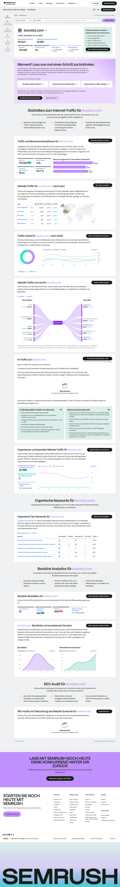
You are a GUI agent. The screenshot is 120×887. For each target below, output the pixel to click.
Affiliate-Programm (59, 820)
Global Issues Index (90, 815)
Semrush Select (89, 812)
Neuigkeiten (88, 804)
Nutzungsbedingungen (78, 838)
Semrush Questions (91, 802)
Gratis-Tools (73, 820)
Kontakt (87, 821)
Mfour (71, 812)
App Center (73, 815)
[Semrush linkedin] (3, 835)
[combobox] (73, 20)
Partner (87, 809)
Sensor (72, 822)
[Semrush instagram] (5, 835)
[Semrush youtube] (9, 835)
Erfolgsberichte (58, 815)
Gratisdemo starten (12, 814)
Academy (104, 802)
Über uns (88, 799)
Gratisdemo (57, 809)
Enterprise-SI (73, 807)
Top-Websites (73, 817)
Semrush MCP (74, 799)
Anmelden (96, 3)
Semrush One (58, 799)
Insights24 (72, 809)
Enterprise (71, 3)
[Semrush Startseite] (9, 3)
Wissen (103, 799)
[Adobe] (5, 838)
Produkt (32, 3)
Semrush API (104, 804)
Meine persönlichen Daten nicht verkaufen (91, 818)
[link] (14, 9)
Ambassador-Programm (108, 820)
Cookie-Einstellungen (96, 838)
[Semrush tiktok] (7, 835)
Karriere (87, 807)
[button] (94, 10)
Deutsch (112, 838)
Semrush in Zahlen (59, 817)
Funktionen (57, 802)
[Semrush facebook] (11, 835)
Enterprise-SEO (74, 802)
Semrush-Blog (105, 815)
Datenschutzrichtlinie (60, 838)
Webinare (104, 818)
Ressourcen (60, 3)
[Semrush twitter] (13, 835)
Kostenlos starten (109, 3)
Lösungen (49, 3)
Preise (41, 3)
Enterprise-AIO (74, 804)
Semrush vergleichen (60, 812)
